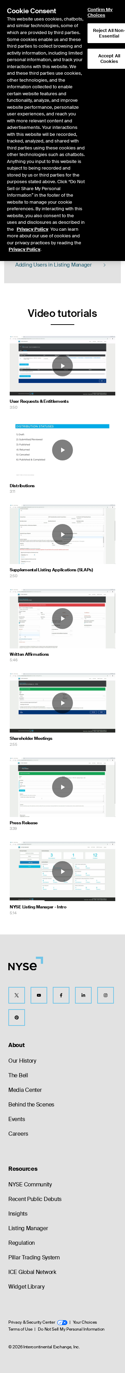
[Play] (62, 365)
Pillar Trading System (34, 1257)
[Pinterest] (16, 1017)
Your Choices (85, 1322)
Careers (18, 1133)
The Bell (18, 1075)
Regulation (21, 1243)
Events (16, 1119)
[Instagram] (105, 995)
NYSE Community (30, 1184)
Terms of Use (20, 1329)
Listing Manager (28, 1228)
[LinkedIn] (83, 995)
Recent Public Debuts (34, 1199)
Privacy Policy (32, 229)
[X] (16, 995)
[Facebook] (61, 995)
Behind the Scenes (31, 1104)
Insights (17, 1213)
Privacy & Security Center (31, 1322)
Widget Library (26, 1286)
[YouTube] (39, 995)
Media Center (25, 1090)
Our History (22, 1060)
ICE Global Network (32, 1272)
